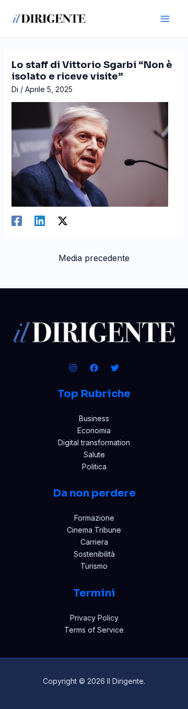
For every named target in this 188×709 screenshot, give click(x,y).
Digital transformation (94, 442)
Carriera (94, 541)
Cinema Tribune (94, 529)
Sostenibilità (94, 553)
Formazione (94, 517)
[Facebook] (16, 221)
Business (94, 418)
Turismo (94, 565)
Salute (94, 454)
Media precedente (94, 258)
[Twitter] (115, 368)
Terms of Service (94, 629)
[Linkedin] (39, 221)
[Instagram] (73, 368)
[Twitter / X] (62, 221)
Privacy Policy (94, 617)
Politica (94, 466)
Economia (94, 430)
